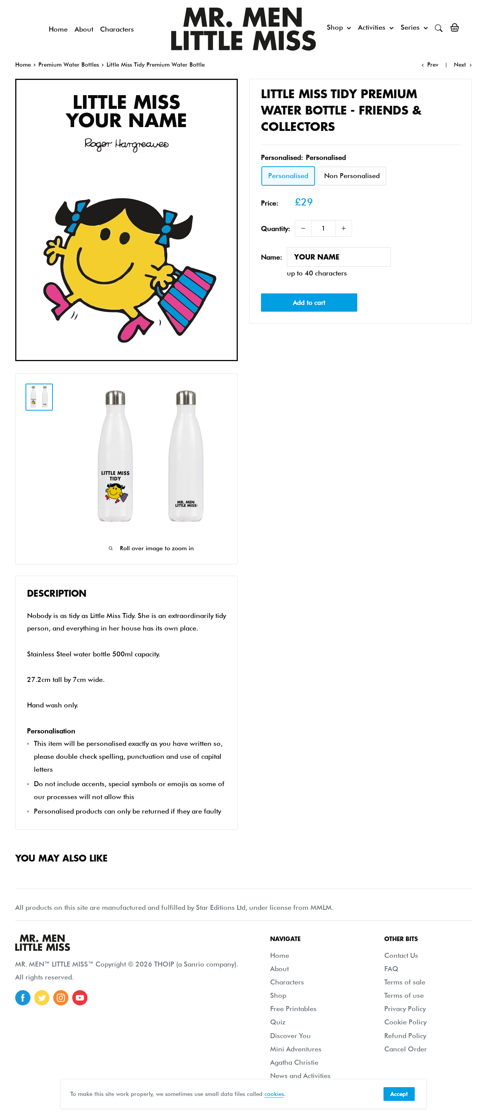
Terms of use (404, 995)
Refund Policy (405, 1036)
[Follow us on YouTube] (80, 997)
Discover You (290, 1036)
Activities (371, 27)
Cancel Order (405, 1049)
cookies (274, 1094)
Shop (335, 27)
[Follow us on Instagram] (60, 997)
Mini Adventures (295, 1049)
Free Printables (293, 1009)
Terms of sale (404, 982)
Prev (432, 64)
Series (410, 27)
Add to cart (309, 302)
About (84, 29)
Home (58, 29)
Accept (399, 1094)
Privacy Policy (405, 1009)
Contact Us (401, 955)
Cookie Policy (405, 1022)
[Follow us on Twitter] (41, 997)
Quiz (277, 1022)
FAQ (391, 969)
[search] (438, 27)
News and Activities (300, 1076)
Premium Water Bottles (68, 64)
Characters (117, 29)
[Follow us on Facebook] (22, 997)
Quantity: (275, 229)
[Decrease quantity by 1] (303, 228)
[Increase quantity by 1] (344, 228)
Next (460, 64)
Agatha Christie (294, 1062)
